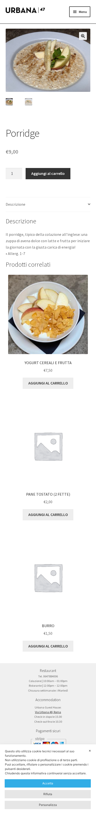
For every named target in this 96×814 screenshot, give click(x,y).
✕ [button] (90, 751)
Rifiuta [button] (47, 794)
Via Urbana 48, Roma (48, 712)
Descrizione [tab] (15, 204)
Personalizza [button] (48, 805)
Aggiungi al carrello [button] (48, 383)
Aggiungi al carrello (48, 173)
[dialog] (48, 779)
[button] (83, 36)
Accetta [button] (47, 783)
